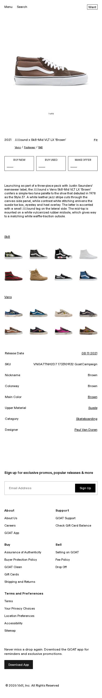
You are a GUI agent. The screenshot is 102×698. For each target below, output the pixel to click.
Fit (96, 140)
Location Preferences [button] (19, 615)
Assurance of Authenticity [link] (22, 552)
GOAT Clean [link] (13, 567)
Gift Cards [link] (11, 574)
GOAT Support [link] (65, 518)
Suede (92, 408)
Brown (92, 397)
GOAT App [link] (11, 532)
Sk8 (40, 147)
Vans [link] (8, 297)
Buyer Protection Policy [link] (20, 559)
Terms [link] (8, 601)
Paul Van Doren (86, 430)
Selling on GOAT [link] (67, 552)
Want (92, 7)
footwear (29, 147)
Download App (18, 664)
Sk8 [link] (7, 237)
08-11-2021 (89, 353)
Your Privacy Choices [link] (19, 608)
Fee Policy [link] (62, 559)
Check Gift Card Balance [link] (73, 525)
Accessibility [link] (13, 623)
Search (22, 6)
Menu (8, 6)
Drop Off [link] (61, 567)
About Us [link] (10, 518)
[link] (13, 255)
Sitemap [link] (10, 630)
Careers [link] (10, 525)
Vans (18, 147)
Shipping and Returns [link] (19, 581)
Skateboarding (86, 419)
